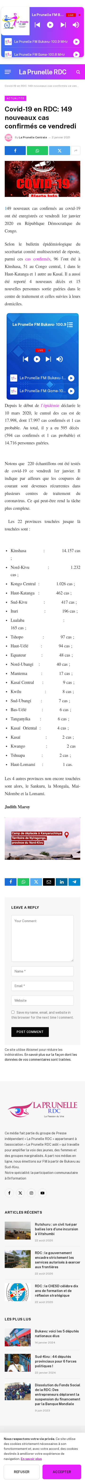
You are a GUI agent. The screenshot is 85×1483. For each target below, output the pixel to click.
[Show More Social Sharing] (75, 150)
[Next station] (37, 24)
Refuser (22, 1472)
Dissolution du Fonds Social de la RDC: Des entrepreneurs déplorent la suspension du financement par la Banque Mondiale (57, 1394)
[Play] (50, 24)
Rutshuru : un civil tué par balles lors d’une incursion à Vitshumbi (56, 1229)
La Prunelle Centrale (33, 137)
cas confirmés (37, 259)
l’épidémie (50, 405)
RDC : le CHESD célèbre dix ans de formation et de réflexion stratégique (56, 1290)
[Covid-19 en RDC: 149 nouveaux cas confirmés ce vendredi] (42, 179)
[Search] (77, 72)
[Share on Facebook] (15, 150)
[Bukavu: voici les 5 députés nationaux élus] (18, 1337)
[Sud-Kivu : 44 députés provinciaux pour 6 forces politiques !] (18, 1363)
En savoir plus (31, 1459)
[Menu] (8, 72)
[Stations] (70, 324)
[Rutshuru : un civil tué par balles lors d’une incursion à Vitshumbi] (18, 1231)
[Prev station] (63, 24)
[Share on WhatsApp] (37, 150)
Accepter (62, 1472)
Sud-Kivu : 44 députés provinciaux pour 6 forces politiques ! (55, 1361)
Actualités (15, 98)
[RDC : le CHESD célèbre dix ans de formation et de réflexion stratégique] (18, 1292)
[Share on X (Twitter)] (59, 150)
